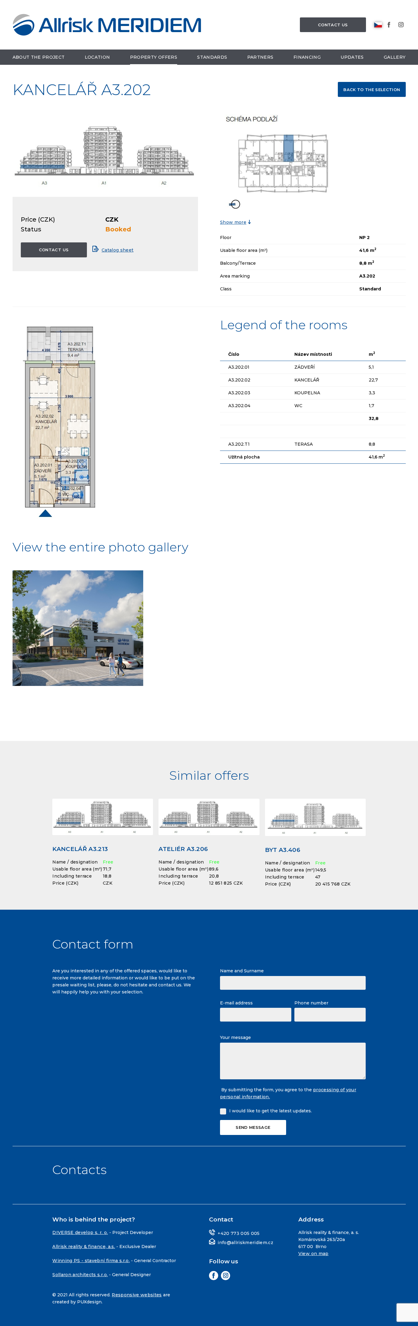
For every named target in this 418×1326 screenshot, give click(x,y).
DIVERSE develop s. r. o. (80, 1232)
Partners (260, 57)
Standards (212, 57)
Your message (235, 1037)
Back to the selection (371, 89)
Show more (233, 222)
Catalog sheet (117, 250)
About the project (39, 57)
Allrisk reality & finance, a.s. (83, 1246)
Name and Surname (242, 971)
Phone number (311, 1003)
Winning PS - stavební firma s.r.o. (91, 1260)
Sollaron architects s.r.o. (80, 1274)
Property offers (153, 57)
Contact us (333, 24)
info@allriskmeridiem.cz (245, 1242)
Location (97, 57)
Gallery (394, 57)
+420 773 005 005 (238, 1233)
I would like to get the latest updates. (270, 1111)
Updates (352, 57)
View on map (313, 1253)
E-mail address (236, 1003)
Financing (307, 57)
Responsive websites (137, 1295)
